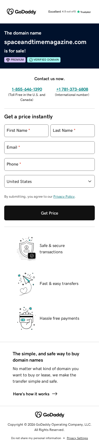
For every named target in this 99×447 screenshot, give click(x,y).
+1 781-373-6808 (72, 89)
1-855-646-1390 (27, 89)
